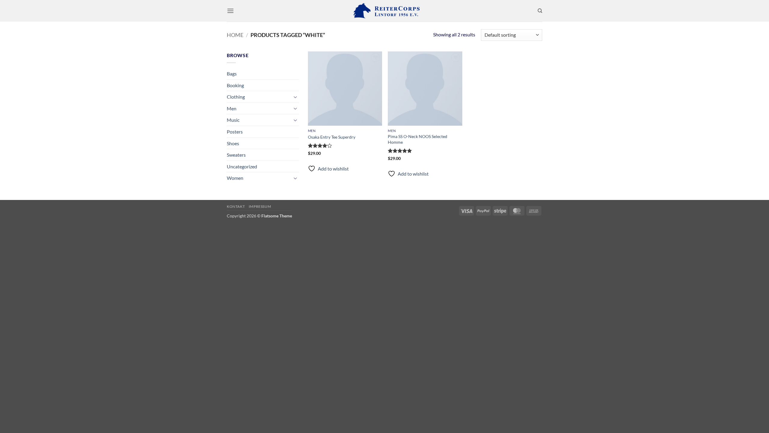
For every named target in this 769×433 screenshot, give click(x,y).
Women (235, 178)
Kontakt (236, 206)
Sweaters (236, 155)
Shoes (233, 143)
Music (233, 120)
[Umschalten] (295, 96)
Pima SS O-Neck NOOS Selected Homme (417, 139)
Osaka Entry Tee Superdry (331, 137)
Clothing (236, 97)
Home (235, 35)
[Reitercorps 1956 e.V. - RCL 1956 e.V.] (384, 11)
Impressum (260, 206)
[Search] (540, 11)
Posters (235, 131)
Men (231, 108)
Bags (232, 73)
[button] (230, 10)
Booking (235, 85)
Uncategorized (242, 166)
